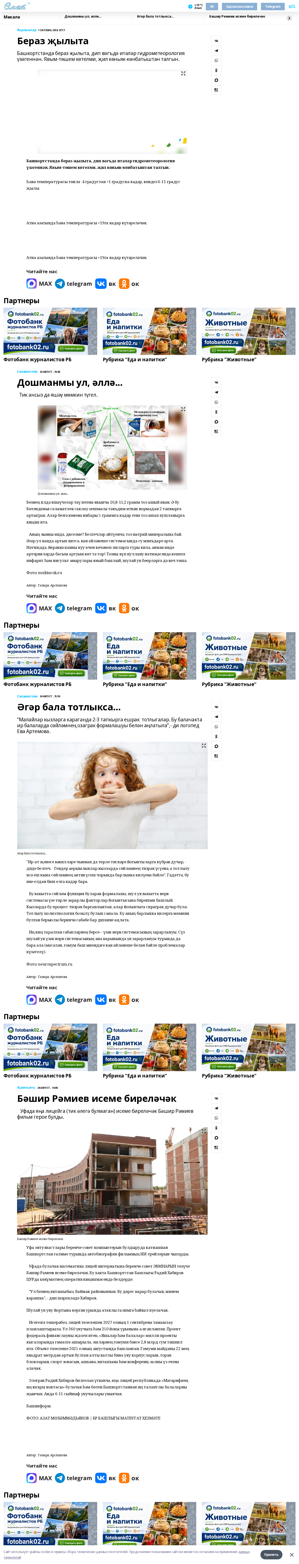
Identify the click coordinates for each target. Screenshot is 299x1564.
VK (212, 6)
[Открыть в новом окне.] (39, 283)
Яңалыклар (26, 30)
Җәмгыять (26, 1088)
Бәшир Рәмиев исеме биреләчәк (237, 16)
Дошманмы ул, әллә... (82, 16)
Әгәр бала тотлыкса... (155, 16)
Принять (271, 1554)
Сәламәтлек (27, 372)
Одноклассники (239, 6)
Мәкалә (12, 17)
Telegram (273, 6)
